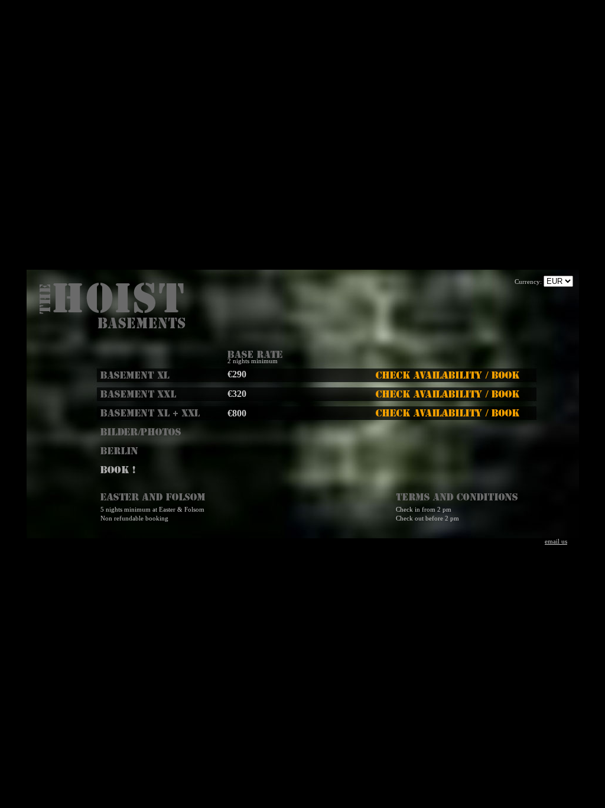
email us (556, 541)
